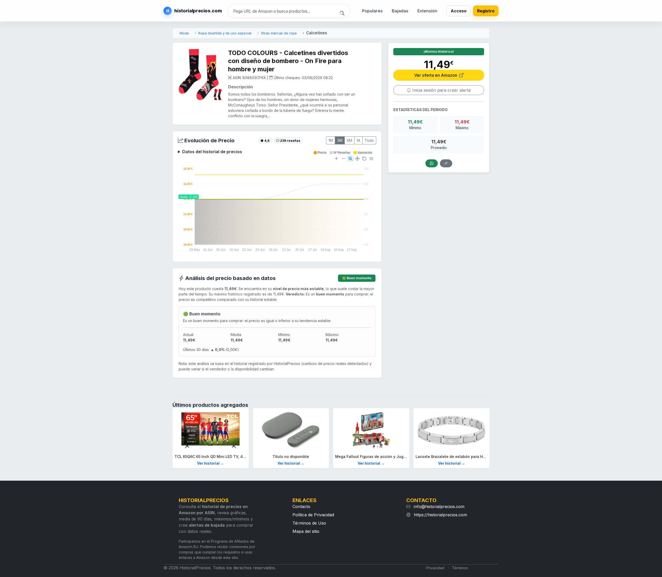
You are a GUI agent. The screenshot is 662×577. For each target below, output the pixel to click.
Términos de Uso (309, 523)
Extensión (427, 10)
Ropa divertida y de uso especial (224, 33)
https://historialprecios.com (440, 514)
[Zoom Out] (343, 158)
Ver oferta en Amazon (436, 75)
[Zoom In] (336, 158)
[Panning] (357, 158)
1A (358, 140)
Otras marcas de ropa (279, 33)
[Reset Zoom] (364, 158)
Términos (460, 568)
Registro (485, 10)
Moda (184, 33)
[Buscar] (343, 12)
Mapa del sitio (305, 531)
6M (349, 140)
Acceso (459, 10)
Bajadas (400, 10)
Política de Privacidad (313, 514)
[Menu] (371, 158)
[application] (277, 204)
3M (339, 140)
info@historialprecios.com (439, 506)
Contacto (301, 506)
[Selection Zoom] (350, 158)
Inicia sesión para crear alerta (441, 90)
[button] (320, 153)
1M (330, 140)
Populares (372, 10)
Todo (369, 140)
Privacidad (435, 568)
